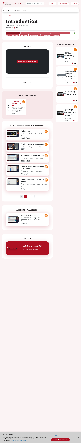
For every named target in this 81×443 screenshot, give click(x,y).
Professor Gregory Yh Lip (16, 103)
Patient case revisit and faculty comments (32, 180)
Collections (17, 10)
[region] (40, 437)
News (52, 3)
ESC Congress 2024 (32, 246)
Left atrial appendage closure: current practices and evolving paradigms (70, 56)
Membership (63, 3)
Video (28, 138)
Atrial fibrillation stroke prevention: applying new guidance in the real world (30, 218)
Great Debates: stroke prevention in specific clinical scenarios (71, 93)
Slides (23, 138)
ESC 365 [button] (17, 3)
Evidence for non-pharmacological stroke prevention (33, 167)
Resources (9, 10)
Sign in (75, 3)
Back (9, 16)
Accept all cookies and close (61, 439)
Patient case (25, 131)
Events (24, 10)
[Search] (42, 4)
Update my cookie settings (60, 435)
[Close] (78, 437)
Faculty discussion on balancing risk (34, 144)
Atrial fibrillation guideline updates (34, 155)
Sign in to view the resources (27, 61)
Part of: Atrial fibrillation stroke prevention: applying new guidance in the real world (45, 33)
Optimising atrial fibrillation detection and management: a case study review (71, 75)
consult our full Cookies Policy (18, 440)
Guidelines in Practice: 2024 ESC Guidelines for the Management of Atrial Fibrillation (71, 113)
